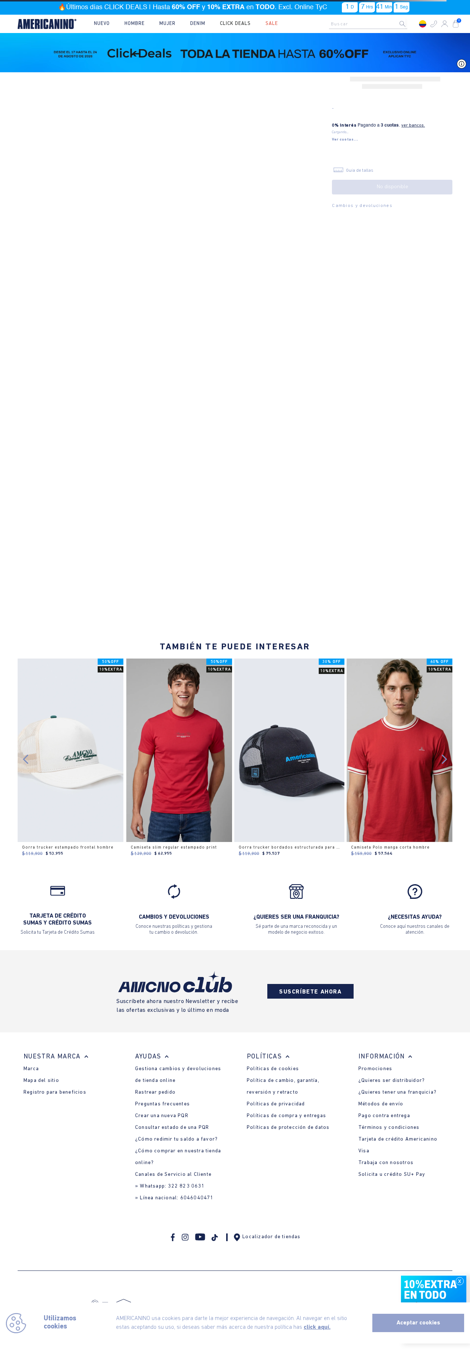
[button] (433, 23)
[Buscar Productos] (408, 24)
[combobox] (370, 24)
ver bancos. (413, 125)
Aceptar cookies (418, 1323)
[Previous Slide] (26, 759)
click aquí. (317, 1327)
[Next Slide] (444, 759)
